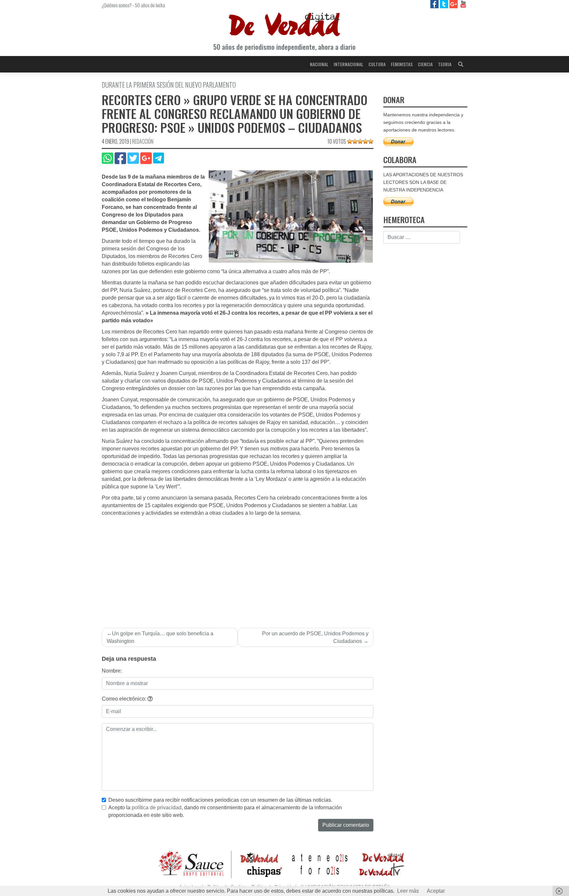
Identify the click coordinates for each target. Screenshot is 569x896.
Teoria (444, 64)
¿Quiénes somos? (117, 5)
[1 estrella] (349, 141)
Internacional (348, 64)
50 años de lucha (150, 5)
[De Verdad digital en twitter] (444, 4)
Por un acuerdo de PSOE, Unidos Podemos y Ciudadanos (315, 637)
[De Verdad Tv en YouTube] (463, 4)
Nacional (319, 64)
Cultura (377, 64)
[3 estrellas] (360, 141)
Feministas (402, 64)
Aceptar (436, 891)
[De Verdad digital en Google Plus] (454, 4)
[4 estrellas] (365, 141)
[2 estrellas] (355, 141)
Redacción (142, 141)
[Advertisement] (237, 566)
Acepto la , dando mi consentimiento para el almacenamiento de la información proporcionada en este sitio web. (225, 811)
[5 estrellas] (370, 141)
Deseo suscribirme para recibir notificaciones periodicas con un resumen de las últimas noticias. (220, 800)
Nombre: (112, 671)
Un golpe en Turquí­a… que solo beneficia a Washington (160, 637)
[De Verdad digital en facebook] (435, 4)
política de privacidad (156, 807)
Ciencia (425, 64)
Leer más (408, 891)
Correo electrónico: (125, 699)
